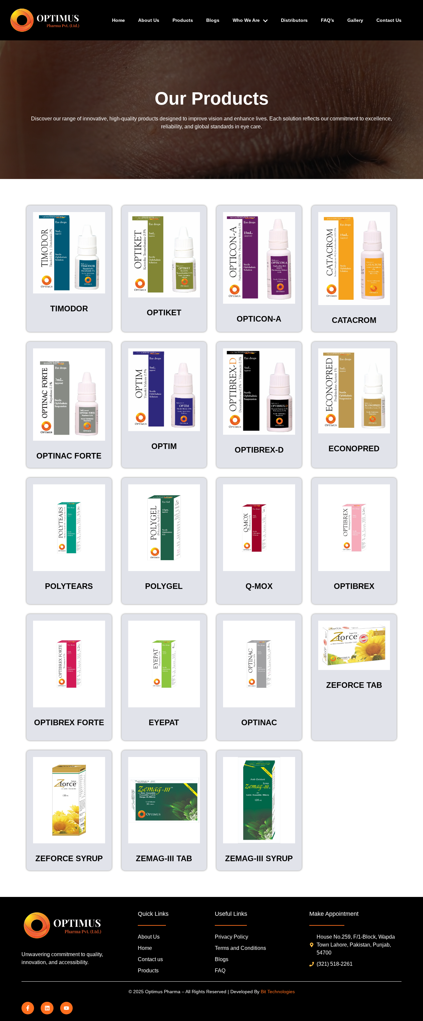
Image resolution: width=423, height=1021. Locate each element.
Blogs (212, 20)
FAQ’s (327, 20)
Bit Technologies (278, 991)
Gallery (355, 20)
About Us (148, 20)
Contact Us (389, 20)
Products (183, 20)
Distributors (294, 20)
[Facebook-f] (27, 1008)
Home (118, 20)
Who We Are (246, 20)
